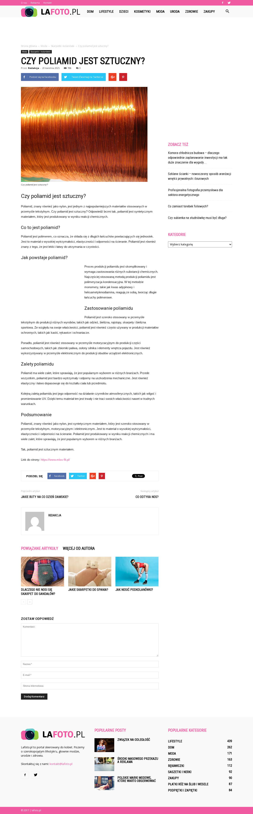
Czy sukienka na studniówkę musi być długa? (197, 218)
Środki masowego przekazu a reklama (137, 760)
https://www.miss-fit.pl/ (55, 459)
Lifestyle (106, 11)
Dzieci (123, 11)
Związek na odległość (133, 740)
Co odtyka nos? (147, 497)
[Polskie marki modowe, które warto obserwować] (104, 783)
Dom (90, 11)
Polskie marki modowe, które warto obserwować (136, 779)
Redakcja (33, 67)
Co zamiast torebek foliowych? (188, 206)
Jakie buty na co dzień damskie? (44, 497)
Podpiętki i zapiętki (182, 790)
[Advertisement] (126, 31)
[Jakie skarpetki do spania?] (89, 571)
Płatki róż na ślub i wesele (188, 784)
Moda (160, 11)
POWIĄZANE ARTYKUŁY (39, 548)
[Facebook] (223, 3)
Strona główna (29, 46)
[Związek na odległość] (104, 745)
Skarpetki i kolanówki (40, 51)
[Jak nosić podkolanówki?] (137, 571)
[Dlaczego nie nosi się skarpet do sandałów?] (42, 571)
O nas (24, 2)
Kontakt (47, 2)
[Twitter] (229, 3)
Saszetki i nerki (179, 772)
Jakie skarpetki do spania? (88, 590)
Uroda (175, 11)
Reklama (35, 2)
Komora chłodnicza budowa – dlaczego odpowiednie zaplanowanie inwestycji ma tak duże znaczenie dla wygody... (197, 157)
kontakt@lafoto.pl (61, 764)
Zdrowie (191, 11)
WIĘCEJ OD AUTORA (79, 548)
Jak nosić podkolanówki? (134, 590)
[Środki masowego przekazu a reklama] (104, 764)
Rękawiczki (176, 766)
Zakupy (209, 11)
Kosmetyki (142, 11)
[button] (227, 11)
